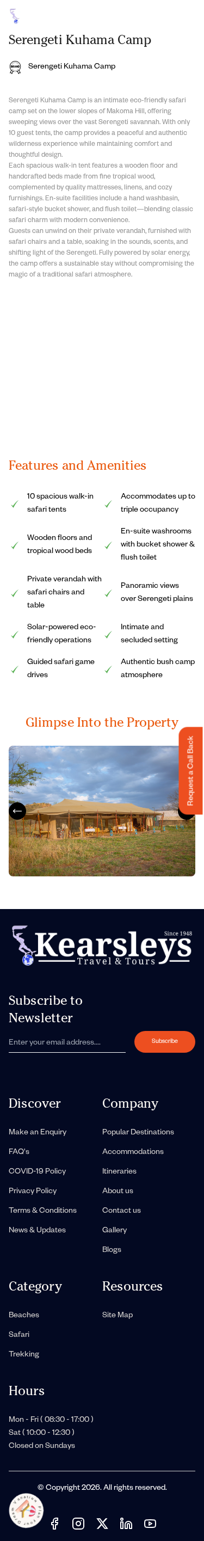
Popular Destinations (138, 1133)
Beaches (24, 1316)
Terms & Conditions (43, 1211)
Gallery (114, 1231)
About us (117, 1192)
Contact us (121, 1211)
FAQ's (19, 1153)
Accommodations (133, 1153)
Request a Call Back (192, 770)
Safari (19, 1335)
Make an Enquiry (37, 1133)
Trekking (24, 1355)
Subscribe (165, 1042)
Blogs (111, 1251)
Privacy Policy (33, 1192)
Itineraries (119, 1172)
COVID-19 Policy (37, 1172)
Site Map (117, 1316)
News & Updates (37, 1231)
